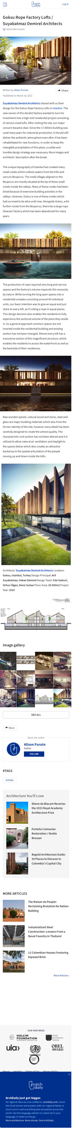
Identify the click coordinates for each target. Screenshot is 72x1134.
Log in (65, 4)
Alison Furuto (35, 744)
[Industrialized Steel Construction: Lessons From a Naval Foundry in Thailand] (14, 936)
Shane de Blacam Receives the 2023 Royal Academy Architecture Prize (48, 808)
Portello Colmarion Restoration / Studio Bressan (44, 833)
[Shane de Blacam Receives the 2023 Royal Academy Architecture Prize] (17, 813)
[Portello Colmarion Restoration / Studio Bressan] (17, 838)
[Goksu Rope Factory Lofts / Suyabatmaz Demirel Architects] (26, 661)
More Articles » (61, 975)
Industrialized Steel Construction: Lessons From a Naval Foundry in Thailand (46, 931)
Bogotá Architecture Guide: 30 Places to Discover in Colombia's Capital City (49, 859)
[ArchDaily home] (35, 4)
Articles (9, 780)
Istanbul (57, 108)
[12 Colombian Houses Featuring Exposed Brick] (14, 962)
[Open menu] (4, 4)
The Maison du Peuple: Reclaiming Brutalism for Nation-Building (48, 906)
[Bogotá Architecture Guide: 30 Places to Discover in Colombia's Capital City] (17, 863)
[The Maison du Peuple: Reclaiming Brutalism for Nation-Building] (14, 911)
